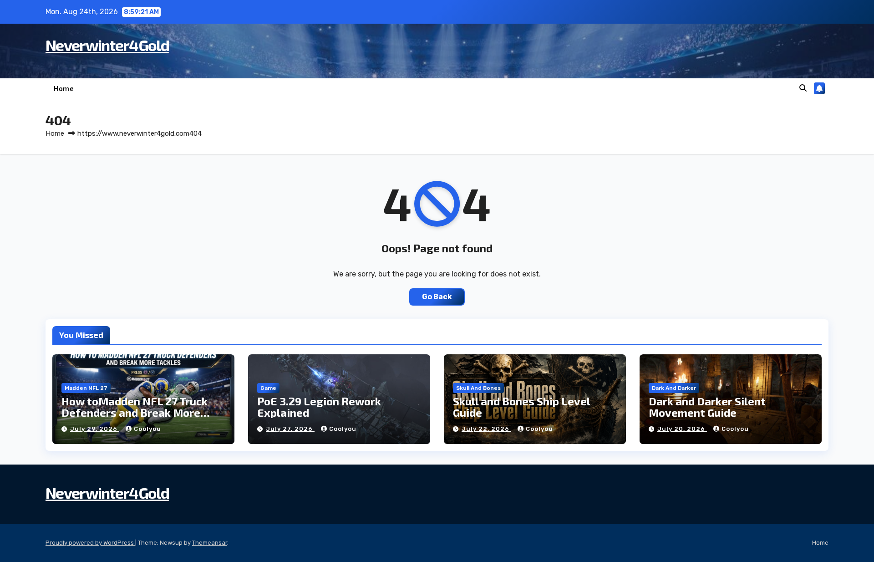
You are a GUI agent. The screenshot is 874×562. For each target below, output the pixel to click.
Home (64, 88)
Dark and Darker (674, 388)
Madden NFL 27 (86, 388)
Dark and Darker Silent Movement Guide (707, 406)
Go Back (437, 296)
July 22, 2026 (486, 428)
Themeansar (209, 542)
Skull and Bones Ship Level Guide (521, 406)
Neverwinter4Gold (107, 45)
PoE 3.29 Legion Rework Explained (319, 406)
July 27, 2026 (290, 428)
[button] (803, 88)
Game (268, 388)
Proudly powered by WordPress (90, 542)
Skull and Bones (478, 388)
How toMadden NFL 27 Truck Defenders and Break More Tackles (134, 412)
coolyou (147, 428)
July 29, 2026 (94, 428)
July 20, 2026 (682, 428)
